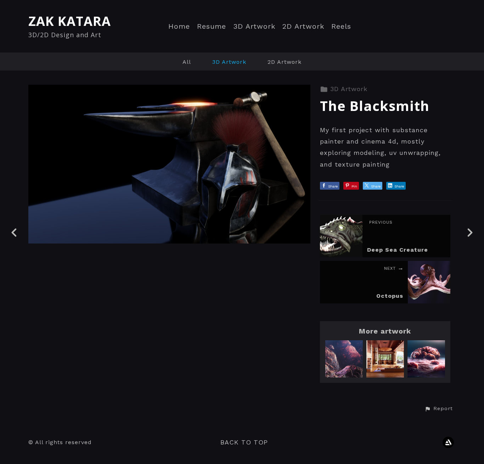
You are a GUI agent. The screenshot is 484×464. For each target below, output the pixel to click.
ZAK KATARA (69, 21)
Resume (211, 26)
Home (179, 26)
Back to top (244, 442)
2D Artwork (303, 26)
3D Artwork (254, 26)
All (186, 61)
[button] (439, 409)
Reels (341, 26)
